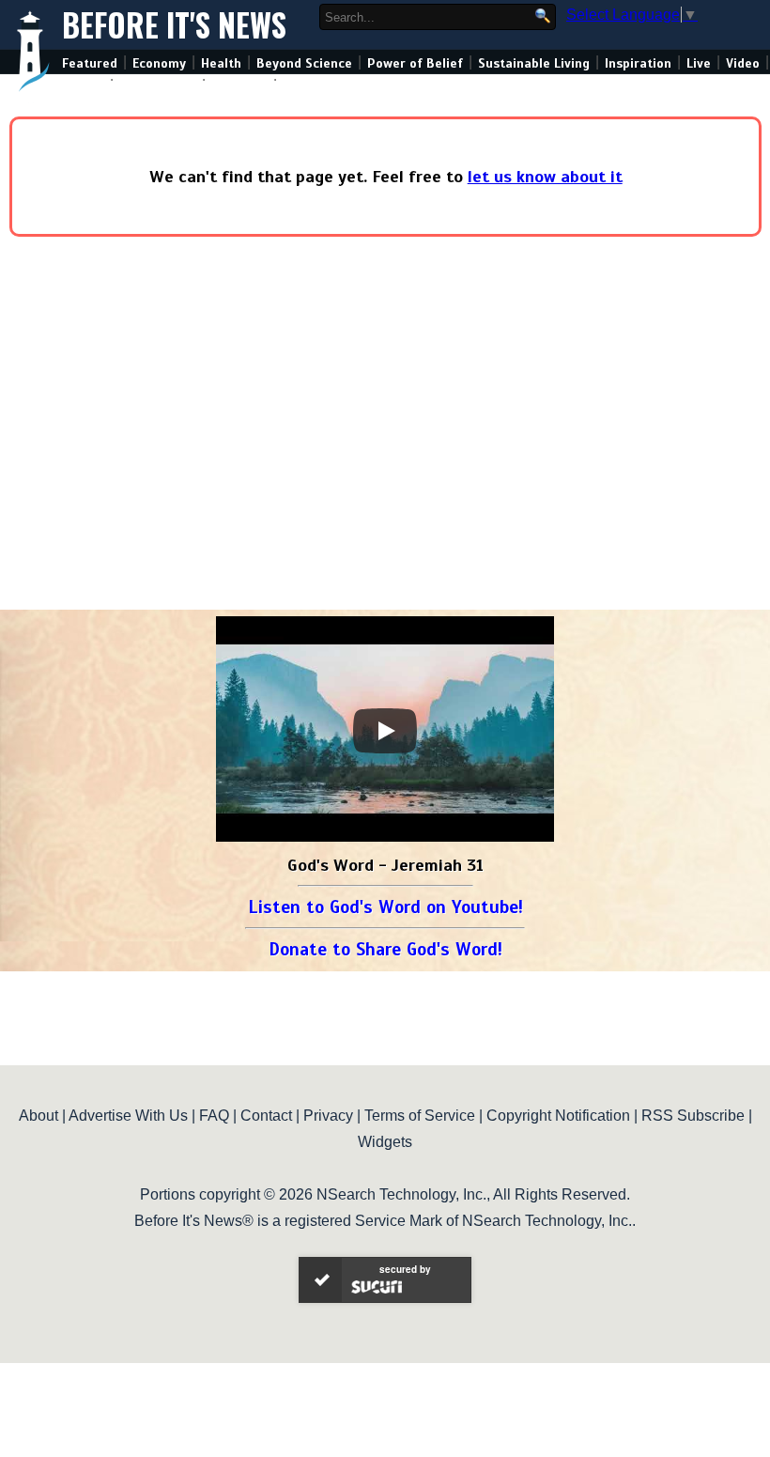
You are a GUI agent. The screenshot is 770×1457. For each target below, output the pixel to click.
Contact (266, 1116)
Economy (159, 63)
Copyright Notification (558, 1116)
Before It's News (174, 25)
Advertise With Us (128, 1116)
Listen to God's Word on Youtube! (385, 907)
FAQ (214, 1116)
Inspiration (638, 63)
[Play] (385, 730)
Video (743, 63)
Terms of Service (419, 1116)
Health (221, 63)
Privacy (328, 1116)
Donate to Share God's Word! (385, 949)
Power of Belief (415, 63)
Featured (89, 63)
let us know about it (545, 176)
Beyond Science (304, 63)
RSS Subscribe (693, 1116)
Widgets (385, 1142)
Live (698, 63)
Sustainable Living (534, 63)
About (38, 1116)
